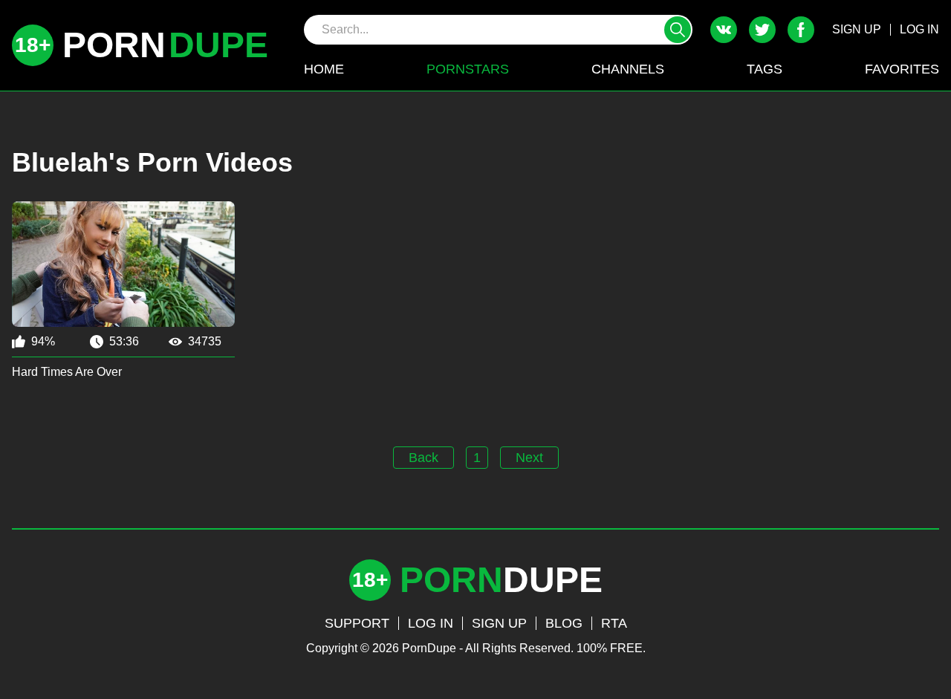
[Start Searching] (677, 29)
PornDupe (429, 648)
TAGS (764, 69)
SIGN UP (856, 29)
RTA (614, 623)
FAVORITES (902, 69)
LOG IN (919, 29)
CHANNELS (627, 69)
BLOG (563, 623)
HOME (324, 69)
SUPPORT (357, 623)
